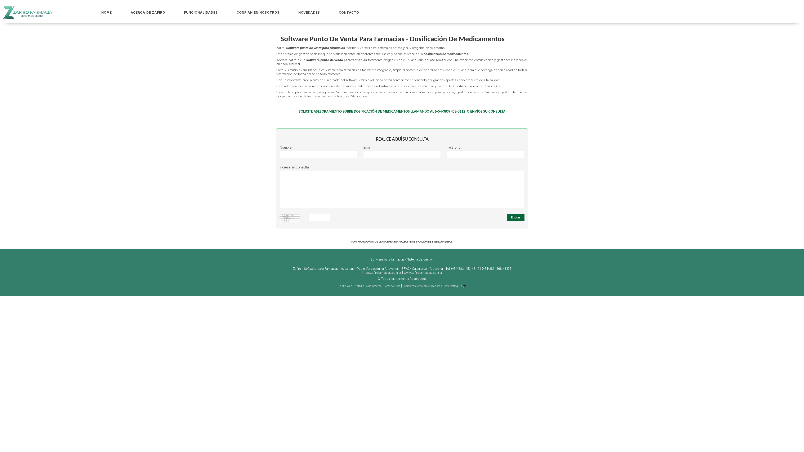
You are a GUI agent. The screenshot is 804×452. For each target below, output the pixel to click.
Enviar (515, 217)
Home (106, 12)
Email (367, 147)
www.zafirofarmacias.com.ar (423, 272)
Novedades (309, 12)
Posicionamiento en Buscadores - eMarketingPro (432, 286)
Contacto (349, 12)
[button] (465, 286)
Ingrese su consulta (294, 167)
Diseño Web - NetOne (351, 286)
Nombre (286, 147)
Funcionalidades (201, 12)
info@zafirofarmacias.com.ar (381, 272)
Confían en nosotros (258, 12)
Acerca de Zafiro (148, 12)
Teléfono (454, 147)
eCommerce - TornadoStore (383, 286)
